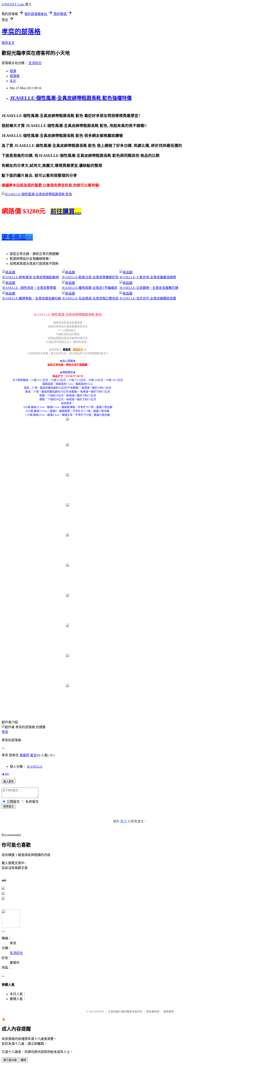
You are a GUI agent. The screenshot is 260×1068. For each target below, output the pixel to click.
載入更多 (8, 781)
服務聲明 (168, 1011)
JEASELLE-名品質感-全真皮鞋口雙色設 (90, 298)
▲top (5, 773)
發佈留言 (8, 806)
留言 (33, 755)
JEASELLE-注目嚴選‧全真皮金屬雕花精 (148, 288)
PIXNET (99, 1011)
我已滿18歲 (10, 1059)
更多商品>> (17, 237)
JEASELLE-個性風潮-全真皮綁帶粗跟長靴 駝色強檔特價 (71, 98)
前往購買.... (65, 211)
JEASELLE (34, 766)
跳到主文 (8, 43)
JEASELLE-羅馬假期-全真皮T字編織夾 (89, 288)
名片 (13, 81)
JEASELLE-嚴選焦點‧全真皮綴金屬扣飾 (31, 298)
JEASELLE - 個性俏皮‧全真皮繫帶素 (29, 288)
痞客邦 (24, 755)
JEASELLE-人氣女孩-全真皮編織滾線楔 (147, 277)
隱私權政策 (152, 1011)
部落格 (15, 76)
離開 (23, 1059)
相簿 (13, 71)
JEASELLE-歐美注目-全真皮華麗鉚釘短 (90, 277)
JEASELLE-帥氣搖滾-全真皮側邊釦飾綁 (30, 277)
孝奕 (5, 732)
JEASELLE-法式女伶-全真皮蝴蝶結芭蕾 (147, 298)
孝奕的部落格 (21, 31)
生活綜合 (34, 63)
